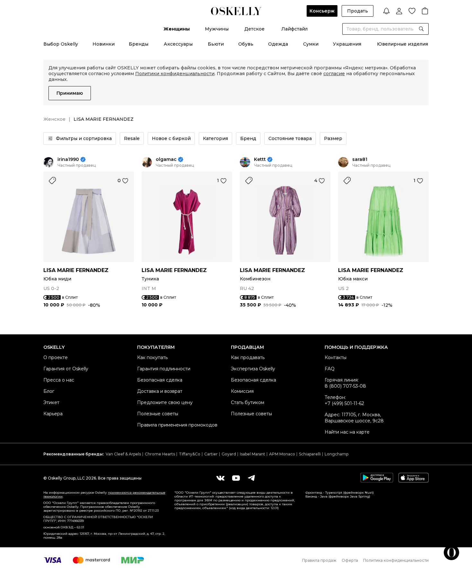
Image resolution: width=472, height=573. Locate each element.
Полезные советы (157, 414)
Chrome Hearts (160, 454)
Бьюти (216, 44)
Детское (254, 29)
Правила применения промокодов (177, 425)
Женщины (176, 29)
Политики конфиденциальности (174, 73)
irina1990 (68, 159)
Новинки (103, 44)
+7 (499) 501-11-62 (344, 403)
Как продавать (248, 357)
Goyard (229, 454)
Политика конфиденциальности (396, 560)
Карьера (53, 414)
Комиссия (242, 391)
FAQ (330, 369)
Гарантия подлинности (163, 369)
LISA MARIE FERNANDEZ (76, 270)
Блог (48, 391)
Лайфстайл (294, 29)
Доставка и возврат (159, 391)
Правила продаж (319, 560)
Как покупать (152, 357)
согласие (334, 73)
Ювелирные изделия (402, 44)
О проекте (55, 357)
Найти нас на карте (347, 432)
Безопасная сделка (159, 380)
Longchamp (336, 454)
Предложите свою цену (165, 402)
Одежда (278, 44)
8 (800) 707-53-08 (345, 386)
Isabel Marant (252, 454)
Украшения (347, 44)
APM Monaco (282, 454)
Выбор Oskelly (60, 44)
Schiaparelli (310, 454)
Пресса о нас (58, 380)
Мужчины (217, 29)
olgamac (166, 159)
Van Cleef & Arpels (123, 454)
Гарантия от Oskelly (65, 369)
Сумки (311, 44)
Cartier (211, 454)
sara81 (359, 159)
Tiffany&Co (189, 454)
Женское (54, 119)
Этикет (51, 402)
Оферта (350, 560)
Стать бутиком (247, 402)
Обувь (245, 44)
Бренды (138, 44)
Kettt (260, 159)
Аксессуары (178, 44)
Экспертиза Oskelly (253, 369)
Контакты (335, 357)
